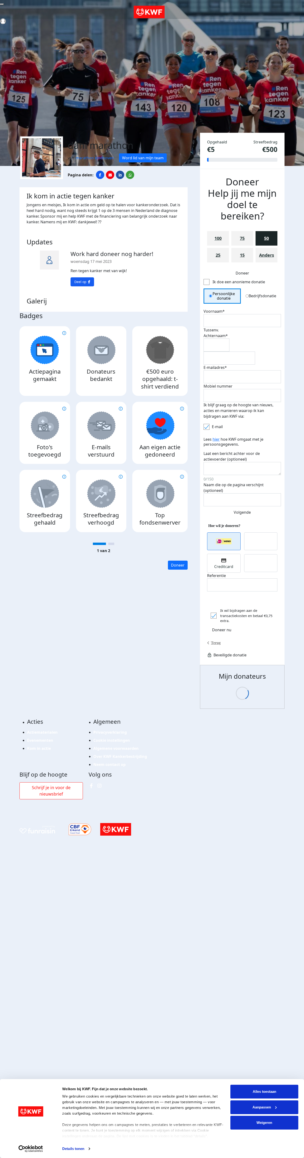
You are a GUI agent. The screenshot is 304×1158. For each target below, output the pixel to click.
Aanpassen (261, 1107)
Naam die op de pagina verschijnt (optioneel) (234, 487)
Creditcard (223, 566)
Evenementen (40, 740)
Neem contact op (109, 764)
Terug (216, 643)
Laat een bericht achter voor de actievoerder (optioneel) (232, 456)
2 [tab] (111, 544)
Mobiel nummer (218, 386)
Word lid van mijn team (143, 157)
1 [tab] (99, 544)
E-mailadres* (215, 367)
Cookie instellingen (111, 740)
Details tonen (73, 1149)
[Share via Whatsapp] (130, 175)
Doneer (178, 565)
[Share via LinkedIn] (120, 175)
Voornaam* (214, 311)
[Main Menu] (2, 4)
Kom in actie (39, 748)
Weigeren (264, 1123)
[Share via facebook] (100, 175)
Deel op (80, 281)
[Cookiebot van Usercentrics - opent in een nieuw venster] (31, 1148)
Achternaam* (216, 335)
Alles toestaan (264, 1091)
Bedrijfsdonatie (262, 295)
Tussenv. (211, 330)
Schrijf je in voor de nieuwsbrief (51, 791)
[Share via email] (110, 175)
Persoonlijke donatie (224, 296)
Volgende (242, 512)
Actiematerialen (42, 732)
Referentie (216, 575)
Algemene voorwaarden (116, 748)
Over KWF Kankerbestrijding (120, 756)
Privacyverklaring (110, 732)
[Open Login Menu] (3, 21)
